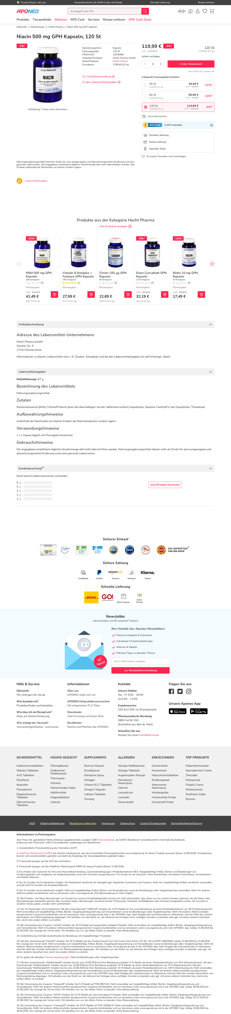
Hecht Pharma (120, 61)
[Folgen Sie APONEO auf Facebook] (171, 691)
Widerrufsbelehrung (52, 823)
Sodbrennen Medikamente (58, 772)
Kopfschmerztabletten (30, 766)
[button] (61, 19)
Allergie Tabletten (129, 770)
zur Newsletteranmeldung (140, 670)
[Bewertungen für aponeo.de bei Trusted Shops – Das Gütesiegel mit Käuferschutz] (48, 550)
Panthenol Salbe (195, 794)
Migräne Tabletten (28, 770)
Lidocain (55, 802)
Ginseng (89, 799)
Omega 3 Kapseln (95, 789)
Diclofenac (23, 780)
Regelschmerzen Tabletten (26, 795)
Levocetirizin (125, 792)
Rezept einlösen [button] (114, 19)
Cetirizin (123, 788)
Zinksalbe (191, 775)
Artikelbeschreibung (31, 324)
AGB (32, 823)
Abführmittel (58, 792)
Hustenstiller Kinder (164, 797)
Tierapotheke (42, 19)
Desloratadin (126, 802)
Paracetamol (24, 789)
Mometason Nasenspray (125, 781)
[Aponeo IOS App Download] (178, 711)
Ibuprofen (22, 785)
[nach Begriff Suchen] (145, 11)
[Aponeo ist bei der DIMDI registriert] (81, 550)
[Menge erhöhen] (160, 64)
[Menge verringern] (145, 64)
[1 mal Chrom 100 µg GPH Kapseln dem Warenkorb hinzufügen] (128, 294)
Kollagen (89, 780)
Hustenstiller (160, 766)
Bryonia (190, 799)
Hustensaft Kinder (163, 802)
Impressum (108, 823)
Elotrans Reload (93, 766)
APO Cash (77, 19)
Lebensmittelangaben (32, 372)
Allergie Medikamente (131, 766)
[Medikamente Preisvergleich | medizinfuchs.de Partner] (145, 550)
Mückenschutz (194, 789)
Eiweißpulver (92, 770)
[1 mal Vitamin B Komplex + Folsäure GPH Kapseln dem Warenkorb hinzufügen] (91, 294)
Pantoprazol (193, 780)
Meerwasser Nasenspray (159, 786)
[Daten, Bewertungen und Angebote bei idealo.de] (129, 550)
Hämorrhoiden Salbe (62, 788)
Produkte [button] (23, 19)
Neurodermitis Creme (199, 770)
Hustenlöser (159, 770)
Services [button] (94, 19)
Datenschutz (127, 823)
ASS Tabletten (25, 775)
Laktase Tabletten (95, 794)
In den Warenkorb (191, 64)
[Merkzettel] (204, 11)
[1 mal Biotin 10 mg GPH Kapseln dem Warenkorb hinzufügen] (201, 294)
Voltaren (55, 783)
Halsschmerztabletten (165, 775)
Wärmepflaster (59, 766)
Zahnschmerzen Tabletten (26, 803)
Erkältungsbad (160, 780)
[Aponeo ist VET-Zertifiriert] (97, 550)
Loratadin (124, 797)
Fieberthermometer (197, 766)
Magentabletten (60, 797)
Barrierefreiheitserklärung (186, 823)
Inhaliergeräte (160, 792)
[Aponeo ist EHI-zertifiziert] (65, 550)
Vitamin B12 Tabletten (98, 785)
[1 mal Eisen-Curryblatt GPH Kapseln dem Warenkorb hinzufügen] (164, 294)
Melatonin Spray (94, 775)
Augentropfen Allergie (131, 775)
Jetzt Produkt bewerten (165, 485)
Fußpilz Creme (194, 785)
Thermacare (57, 778)
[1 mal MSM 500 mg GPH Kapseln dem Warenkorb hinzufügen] (54, 294)
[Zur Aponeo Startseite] (28, 11)
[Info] (211, 125)
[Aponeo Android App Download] (199, 711)
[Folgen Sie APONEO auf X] (180, 691)
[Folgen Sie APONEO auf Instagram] (188, 691)
